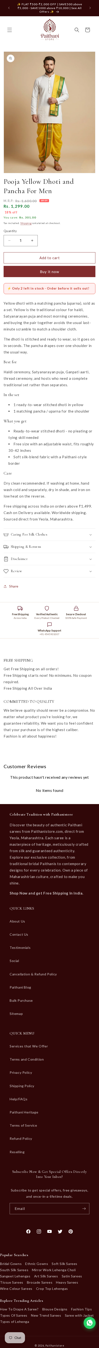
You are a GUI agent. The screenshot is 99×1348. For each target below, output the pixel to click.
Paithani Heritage (24, 1112)
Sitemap (16, 1014)
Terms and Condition (27, 1059)
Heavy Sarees (67, 1282)
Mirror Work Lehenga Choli (54, 1270)
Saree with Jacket (79, 1315)
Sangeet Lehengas (15, 1276)
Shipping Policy (22, 1086)
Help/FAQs (18, 1099)
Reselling (17, 1152)
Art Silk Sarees (46, 1276)
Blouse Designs (55, 1309)
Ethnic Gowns (36, 1264)
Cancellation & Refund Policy (33, 974)
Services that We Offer (29, 1046)
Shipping (26, 223)
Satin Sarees (72, 1276)
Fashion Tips (81, 1309)
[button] (9, 30)
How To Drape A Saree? (19, 1309)
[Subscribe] (84, 1208)
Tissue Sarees (11, 1282)
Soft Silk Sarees (64, 1264)
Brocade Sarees (39, 1282)
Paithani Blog (20, 987)
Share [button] (14, 586)
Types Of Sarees (13, 1315)
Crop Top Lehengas (52, 1288)
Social (14, 961)
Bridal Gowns (11, 1264)
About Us (17, 921)
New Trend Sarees (46, 1315)
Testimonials (20, 947)
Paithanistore (54, 1345)
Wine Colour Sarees (16, 1288)
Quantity (10, 231)
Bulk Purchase (21, 1000)
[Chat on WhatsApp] (90, 1323)
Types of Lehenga (14, 1322)
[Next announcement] (90, 8)
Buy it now (49, 271)
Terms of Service (23, 1125)
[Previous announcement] (9, 8)
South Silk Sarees (14, 1270)
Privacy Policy (21, 1072)
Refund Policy (21, 1138)
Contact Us (19, 934)
